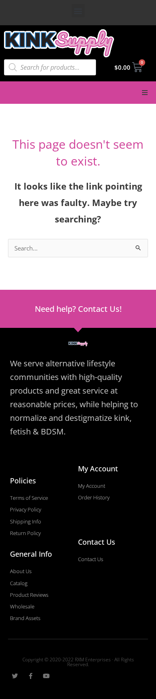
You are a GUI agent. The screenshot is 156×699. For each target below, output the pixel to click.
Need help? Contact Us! (78, 308)
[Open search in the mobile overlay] (50, 67)
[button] (78, 10)
